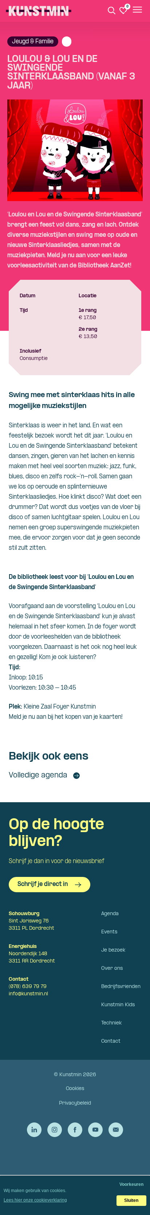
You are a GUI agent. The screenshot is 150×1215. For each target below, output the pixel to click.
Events (109, 932)
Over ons (112, 968)
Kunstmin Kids (118, 1005)
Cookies (75, 1088)
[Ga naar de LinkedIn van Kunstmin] (34, 1129)
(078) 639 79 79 (28, 986)
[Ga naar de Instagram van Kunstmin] (54, 1129)
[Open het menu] (137, 11)
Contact (111, 1041)
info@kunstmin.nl (28, 994)
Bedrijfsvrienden (121, 986)
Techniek (111, 1023)
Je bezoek (113, 950)
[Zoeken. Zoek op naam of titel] (112, 11)
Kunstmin (38, 11)
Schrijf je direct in (42, 884)
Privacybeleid (75, 1103)
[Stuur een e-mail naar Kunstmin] (115, 1129)
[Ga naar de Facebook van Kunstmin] (75, 1129)
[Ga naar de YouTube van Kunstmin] (95, 1129)
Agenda (110, 914)
